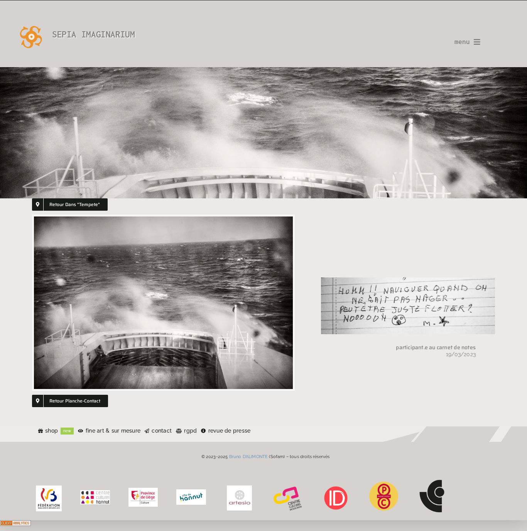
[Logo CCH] (95, 493)
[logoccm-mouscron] (287, 488)
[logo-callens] (431, 482)
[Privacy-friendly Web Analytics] (15, 525)
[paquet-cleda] (383, 484)
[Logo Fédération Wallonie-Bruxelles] (49, 488)
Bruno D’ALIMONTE (248, 456)
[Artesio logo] (239, 488)
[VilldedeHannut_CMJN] (191, 492)
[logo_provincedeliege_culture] (143, 490)
